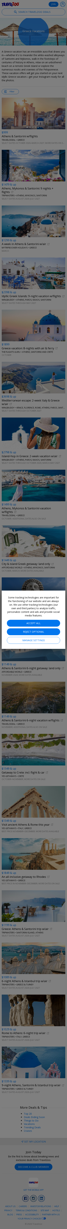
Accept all (33, 623)
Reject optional (33, 631)
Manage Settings (33, 640)
